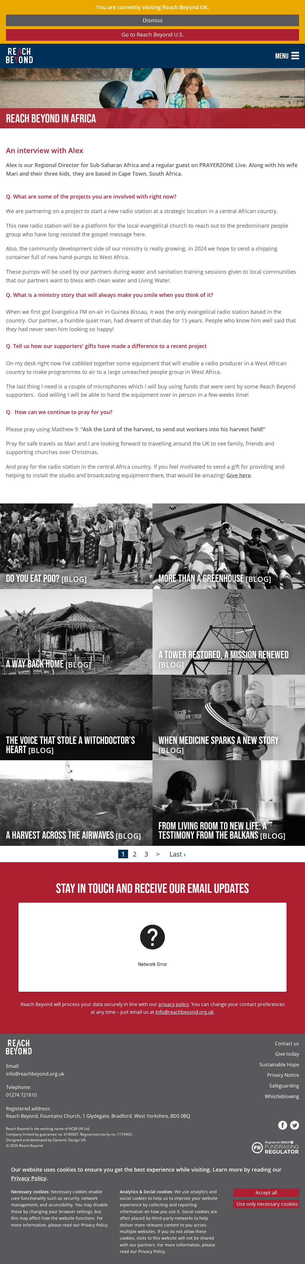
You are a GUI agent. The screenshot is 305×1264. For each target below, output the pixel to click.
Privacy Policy (28, 1178)
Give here (238, 475)
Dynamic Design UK (69, 1139)
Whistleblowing (282, 1096)
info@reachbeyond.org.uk (184, 1012)
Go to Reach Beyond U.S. (153, 34)
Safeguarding (284, 1085)
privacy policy (173, 1004)
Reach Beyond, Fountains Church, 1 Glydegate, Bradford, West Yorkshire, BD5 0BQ (98, 1116)
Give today (287, 1054)
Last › (177, 854)
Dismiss (153, 20)
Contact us (287, 1043)
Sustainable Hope (279, 1064)
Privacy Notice (283, 1075)
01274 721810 (21, 1095)
